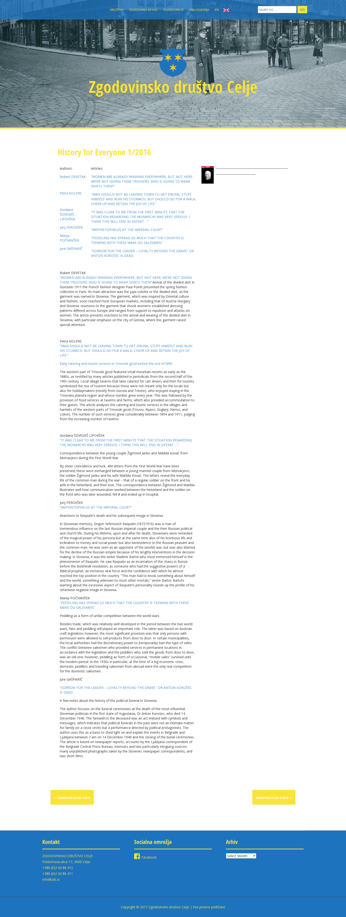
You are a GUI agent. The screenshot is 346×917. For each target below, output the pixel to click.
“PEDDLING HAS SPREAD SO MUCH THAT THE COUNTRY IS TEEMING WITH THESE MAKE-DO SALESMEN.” (137, 240)
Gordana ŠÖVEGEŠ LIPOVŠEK (67, 214)
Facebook (149, 857)
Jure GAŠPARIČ (71, 248)
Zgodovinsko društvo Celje (173, 86)
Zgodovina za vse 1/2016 (73, 798)
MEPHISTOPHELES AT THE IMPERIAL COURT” (96, 507)
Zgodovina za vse (143, 10)
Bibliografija (199, 10)
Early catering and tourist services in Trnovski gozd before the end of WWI (116, 363)
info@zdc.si (51, 879)
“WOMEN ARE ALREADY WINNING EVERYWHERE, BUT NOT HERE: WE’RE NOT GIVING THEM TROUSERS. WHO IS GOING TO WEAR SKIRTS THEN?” (142, 181)
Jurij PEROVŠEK (71, 227)
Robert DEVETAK (73, 176)
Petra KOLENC (71, 193)
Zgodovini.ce (173, 10)
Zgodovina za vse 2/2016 (272, 798)
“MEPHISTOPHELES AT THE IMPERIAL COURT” (127, 229)
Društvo (117, 10)
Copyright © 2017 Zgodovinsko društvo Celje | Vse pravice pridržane (173, 907)
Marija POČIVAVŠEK (69, 238)
